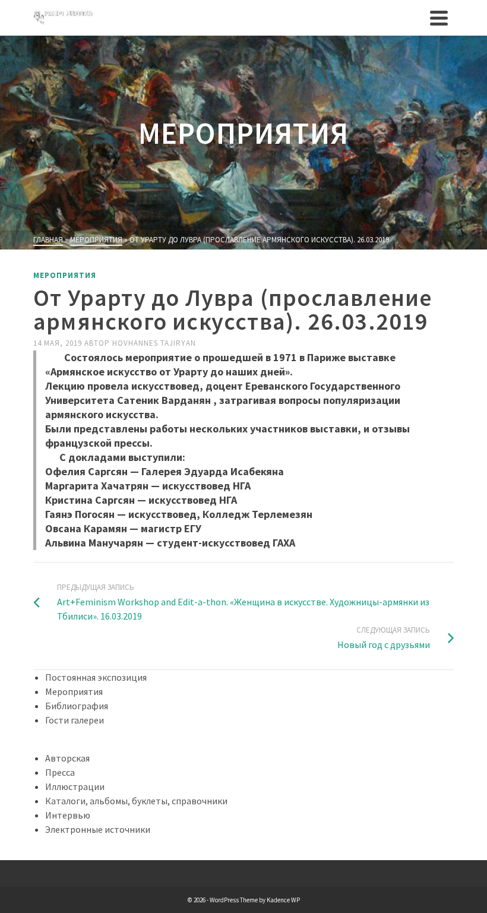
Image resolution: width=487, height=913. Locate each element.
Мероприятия (64, 275)
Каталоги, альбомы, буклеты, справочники (136, 801)
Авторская (67, 758)
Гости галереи (74, 720)
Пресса (60, 772)
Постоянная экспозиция (96, 677)
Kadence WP (283, 900)
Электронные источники (97, 829)
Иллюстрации (75, 786)
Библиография (76, 706)
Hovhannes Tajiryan (154, 343)
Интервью (67, 815)
